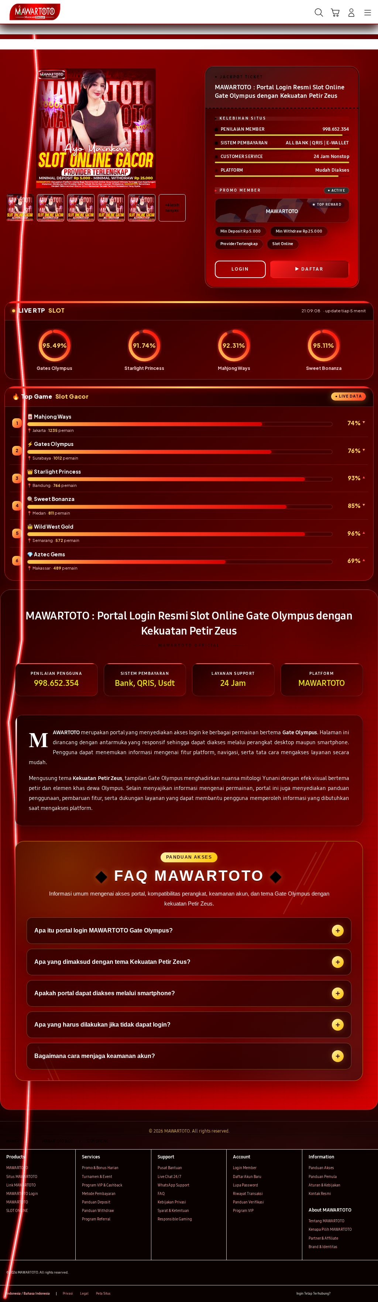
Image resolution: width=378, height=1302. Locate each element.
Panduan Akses (321, 1168)
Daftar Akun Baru (247, 1177)
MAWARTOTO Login (22, 1194)
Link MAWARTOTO (21, 1185)
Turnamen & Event (97, 1177)
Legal (84, 1293)
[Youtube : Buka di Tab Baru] (368, 1294)
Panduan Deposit (96, 1202)
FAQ (161, 1194)
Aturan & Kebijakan (324, 1185)
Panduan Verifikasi (248, 1202)
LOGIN (240, 269)
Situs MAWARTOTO (21, 1177)
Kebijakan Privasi (172, 1202)
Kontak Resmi (320, 1194)
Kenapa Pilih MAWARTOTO (330, 1229)
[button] (335, 12)
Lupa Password (245, 1185)
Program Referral (96, 1219)
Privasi (68, 1293)
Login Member (245, 1168)
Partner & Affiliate (323, 1238)
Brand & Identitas (323, 1247)
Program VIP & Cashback (102, 1185)
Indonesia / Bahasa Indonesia (28, 1293)
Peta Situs (103, 1293)
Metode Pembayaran (99, 1194)
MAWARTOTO (17, 1168)
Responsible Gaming (175, 1219)
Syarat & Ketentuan (173, 1211)
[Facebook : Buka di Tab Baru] (338, 1294)
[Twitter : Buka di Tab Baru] (348, 1294)
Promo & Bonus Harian (100, 1168)
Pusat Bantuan (170, 1168)
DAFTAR (312, 269)
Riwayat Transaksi (248, 1194)
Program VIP (243, 1211)
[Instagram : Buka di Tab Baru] (358, 1294)
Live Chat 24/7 (169, 1177)
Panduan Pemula (323, 1177)
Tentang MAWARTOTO (326, 1221)
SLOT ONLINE (17, 1211)
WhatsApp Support (173, 1185)
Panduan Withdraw (98, 1211)
